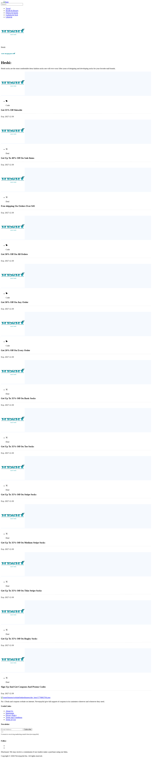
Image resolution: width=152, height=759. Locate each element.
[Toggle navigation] (2, 2)
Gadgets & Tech (12, 15)
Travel (8, 8)
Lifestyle (9, 17)
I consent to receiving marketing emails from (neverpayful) (20, 734)
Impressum (10, 713)
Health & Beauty (12, 11)
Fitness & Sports (12, 13)
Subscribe (27, 729)
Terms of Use (11, 720)
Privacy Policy (11, 715)
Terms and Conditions (14, 717)
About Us (9, 711)
